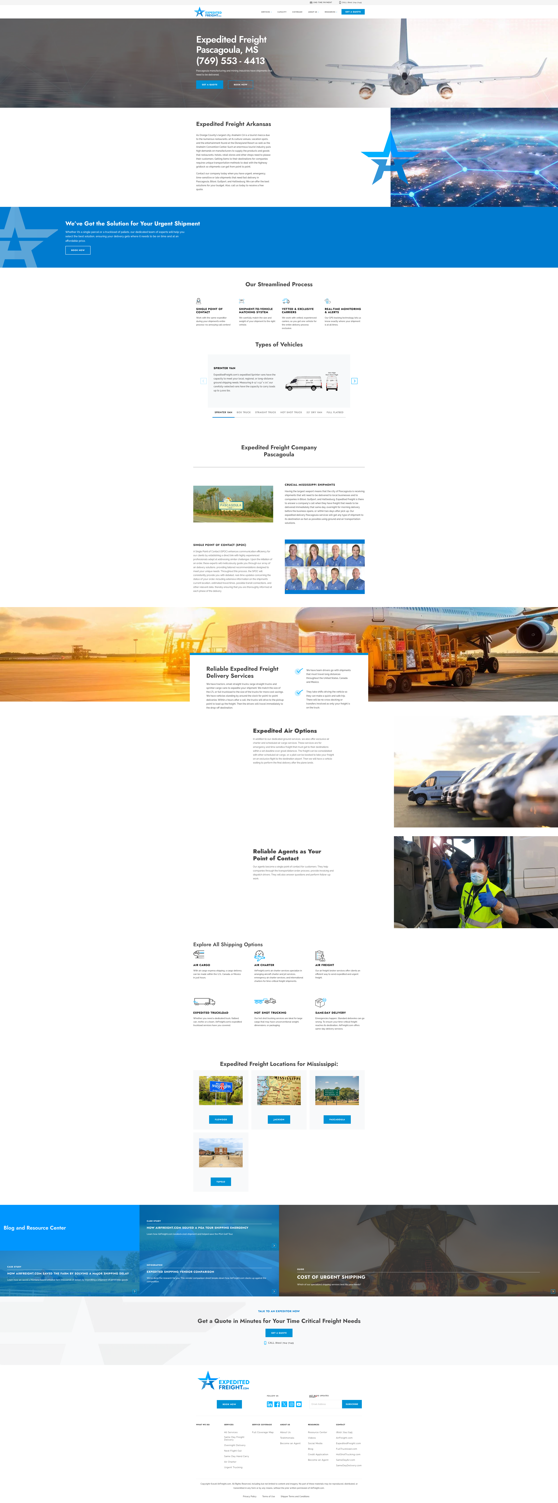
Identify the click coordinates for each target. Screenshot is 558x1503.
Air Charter (264, 965)
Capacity (282, 12)
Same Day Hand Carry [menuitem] (236, 1456)
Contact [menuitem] (340, 1424)
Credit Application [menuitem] (318, 1454)
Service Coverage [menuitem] (262, 1424)
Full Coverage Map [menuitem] (263, 1432)
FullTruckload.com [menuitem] (346, 1449)
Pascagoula (337, 1119)
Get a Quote (353, 11)
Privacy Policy (249, 1496)
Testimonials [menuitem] (287, 1438)
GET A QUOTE (279, 1332)
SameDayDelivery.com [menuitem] (349, 1465)
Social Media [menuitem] (315, 1443)
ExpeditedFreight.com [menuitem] (348, 1443)
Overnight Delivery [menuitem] (235, 1445)
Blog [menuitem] (310, 1449)
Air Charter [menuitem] (230, 1462)
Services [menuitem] (229, 1424)
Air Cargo (201, 965)
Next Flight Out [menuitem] (233, 1451)
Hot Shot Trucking (270, 1013)
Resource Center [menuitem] (317, 1432)
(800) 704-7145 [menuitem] (344, 1432)
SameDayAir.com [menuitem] (345, 1460)
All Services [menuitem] (231, 1432)
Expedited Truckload (210, 1013)
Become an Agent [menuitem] (290, 1443)
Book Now (240, 84)
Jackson (279, 1119)
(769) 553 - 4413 (230, 61)
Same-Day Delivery (330, 1013)
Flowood (221, 1119)
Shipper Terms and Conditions (295, 1496)
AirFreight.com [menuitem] (344, 1438)
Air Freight (324, 965)
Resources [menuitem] (313, 1424)
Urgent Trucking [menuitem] (233, 1467)
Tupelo (221, 1181)
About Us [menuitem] (285, 1424)
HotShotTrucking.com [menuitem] (348, 1454)
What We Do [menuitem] (203, 1424)
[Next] (354, 381)
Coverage (297, 12)
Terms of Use (268, 1496)
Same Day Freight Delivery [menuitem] (234, 1438)
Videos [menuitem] (312, 1438)
